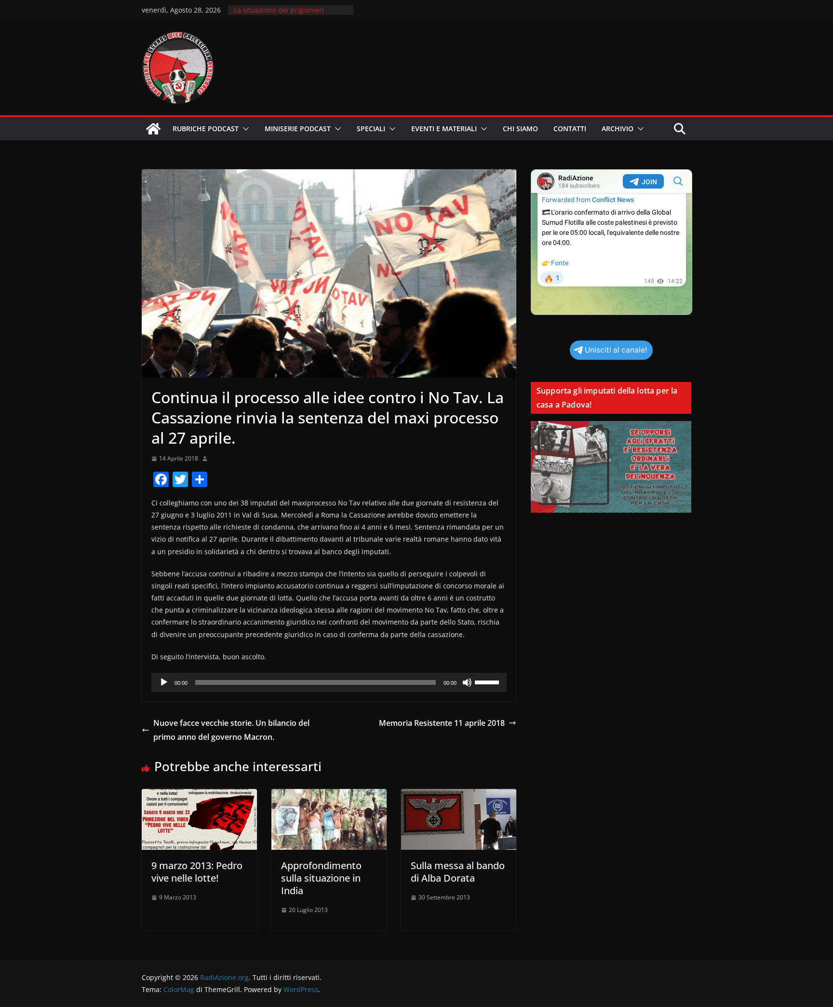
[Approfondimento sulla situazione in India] (329, 795)
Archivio (617, 128)
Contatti (569, 128)
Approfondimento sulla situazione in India (321, 878)
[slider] (488, 681)
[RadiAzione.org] (153, 128)
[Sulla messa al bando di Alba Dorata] (458, 795)
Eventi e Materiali (444, 128)
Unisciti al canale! (616, 349)
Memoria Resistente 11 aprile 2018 (442, 723)
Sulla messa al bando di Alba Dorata (458, 872)
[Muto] (467, 682)
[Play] (164, 682)
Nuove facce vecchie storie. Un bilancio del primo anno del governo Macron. (231, 730)
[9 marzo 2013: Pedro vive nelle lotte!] (199, 795)
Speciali (371, 128)
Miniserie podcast (298, 128)
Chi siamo (520, 128)
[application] (329, 682)
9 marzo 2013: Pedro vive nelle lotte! (196, 872)
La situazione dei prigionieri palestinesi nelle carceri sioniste (286, 14)
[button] (244, 129)
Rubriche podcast (206, 128)
